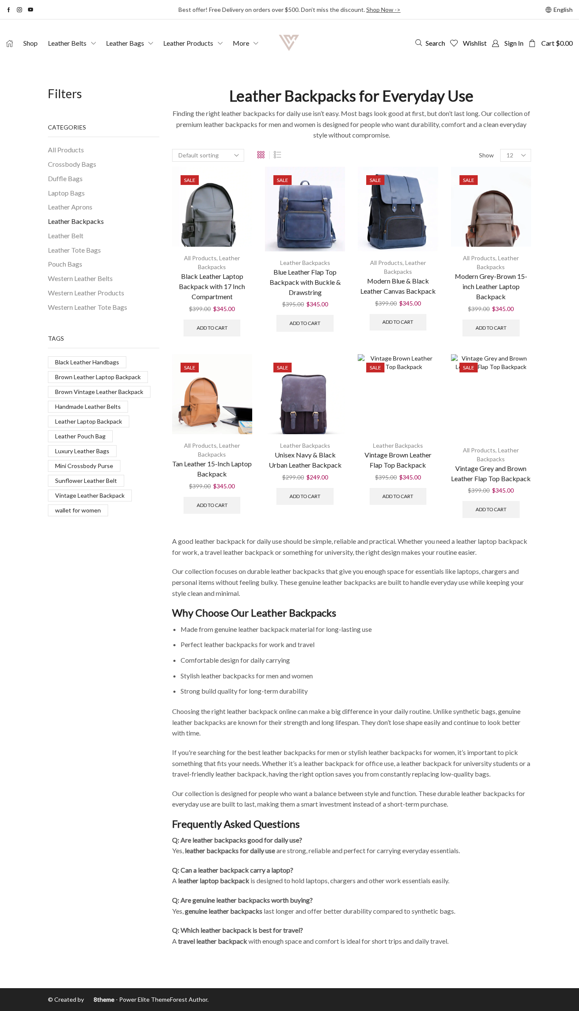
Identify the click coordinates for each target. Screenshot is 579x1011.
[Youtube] (30, 9)
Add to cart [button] (212, 328)
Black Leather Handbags (87, 362)
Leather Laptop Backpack (88, 421)
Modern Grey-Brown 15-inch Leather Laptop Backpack (491, 286)
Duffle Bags (65, 178)
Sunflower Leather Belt (86, 480)
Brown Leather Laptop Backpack (98, 376)
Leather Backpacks (305, 262)
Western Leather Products (86, 293)
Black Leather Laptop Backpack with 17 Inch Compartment (212, 286)
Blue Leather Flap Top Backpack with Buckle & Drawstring (305, 282)
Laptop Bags (66, 193)
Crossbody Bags (72, 164)
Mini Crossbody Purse (84, 465)
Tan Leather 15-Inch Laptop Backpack (212, 469)
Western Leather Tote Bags (87, 307)
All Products (200, 258)
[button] (430, 43)
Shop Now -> (383, 9)
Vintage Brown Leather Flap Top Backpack (398, 460)
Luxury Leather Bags (82, 451)
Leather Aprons (70, 207)
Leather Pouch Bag (80, 436)
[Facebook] (8, 9)
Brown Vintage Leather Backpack (99, 391)
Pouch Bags (65, 264)
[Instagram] (19, 9)
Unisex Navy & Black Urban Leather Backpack (305, 460)
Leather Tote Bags (74, 250)
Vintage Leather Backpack (90, 495)
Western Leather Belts (80, 278)
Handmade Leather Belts (88, 406)
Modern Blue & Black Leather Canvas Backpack (398, 286)
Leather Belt (66, 235)
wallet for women (78, 510)
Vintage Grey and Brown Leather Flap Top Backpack (491, 473)
